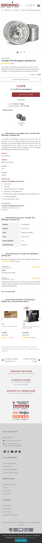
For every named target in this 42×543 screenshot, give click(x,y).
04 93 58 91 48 (8, 437)
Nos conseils (7, 491)
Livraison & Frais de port (10, 472)
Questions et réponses (10, 484)
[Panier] (34, 5)
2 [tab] (21, 52)
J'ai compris (21, 540)
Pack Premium (8, 512)
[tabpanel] (21, 31)
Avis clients (6, 494)
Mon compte (7, 466)
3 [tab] (24, 52)
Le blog (5, 487)
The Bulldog (5, 58)
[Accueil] (2, 10)
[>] (40, 319)
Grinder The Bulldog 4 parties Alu (30, 10)
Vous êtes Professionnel (10, 515)
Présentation (7, 505)
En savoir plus (31, 537)
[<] (2, 319)
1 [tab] (17, 52)
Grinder (15, 10)
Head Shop (8, 10)
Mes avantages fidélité (10, 469)
